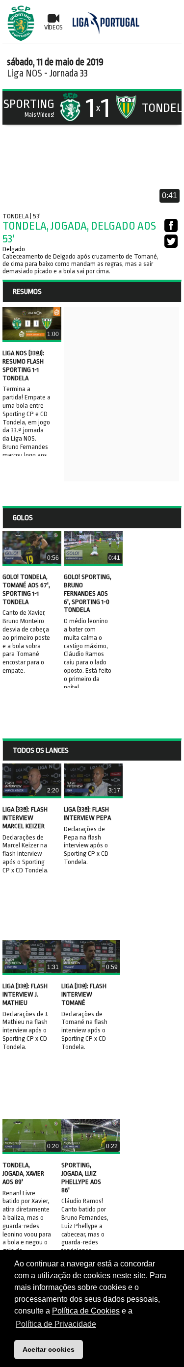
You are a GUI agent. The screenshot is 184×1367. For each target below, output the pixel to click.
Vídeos (53, 27)
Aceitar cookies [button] (49, 1349)
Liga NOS (24, 73)
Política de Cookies (86, 1311)
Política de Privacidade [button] (56, 1324)
